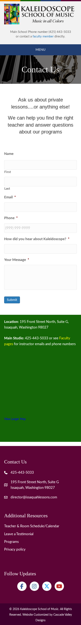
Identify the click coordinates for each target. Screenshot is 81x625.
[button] (22, 586)
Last (7, 188)
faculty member (43, 36)
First (7, 172)
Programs (11, 541)
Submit (12, 299)
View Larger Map (15, 419)
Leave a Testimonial (18, 534)
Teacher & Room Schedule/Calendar (31, 526)
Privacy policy (15, 549)
